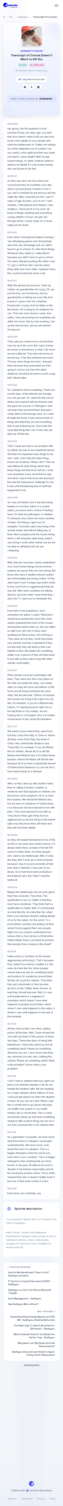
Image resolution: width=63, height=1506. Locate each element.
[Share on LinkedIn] (38, 87)
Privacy (41, 1498)
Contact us (27, 1498)
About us (12, 1498)
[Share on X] (31, 87)
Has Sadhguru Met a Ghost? (23, 1304)
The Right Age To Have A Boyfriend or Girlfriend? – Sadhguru (34, 1327)
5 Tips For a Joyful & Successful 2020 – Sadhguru (30, 1283)
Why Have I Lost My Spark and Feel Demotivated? (36, 1345)
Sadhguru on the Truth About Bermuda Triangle (29, 1292)
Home (5, 17)
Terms (52, 1498)
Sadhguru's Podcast (24, 17)
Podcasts (12, 17)
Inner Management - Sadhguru (24, 1298)
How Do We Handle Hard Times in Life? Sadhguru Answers (28, 1274)
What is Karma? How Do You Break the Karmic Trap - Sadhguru (34, 1336)
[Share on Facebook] (25, 87)
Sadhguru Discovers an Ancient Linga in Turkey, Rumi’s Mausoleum (33, 1353)
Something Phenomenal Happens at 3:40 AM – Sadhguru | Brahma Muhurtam (32, 1318)
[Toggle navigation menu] (56, 5)
